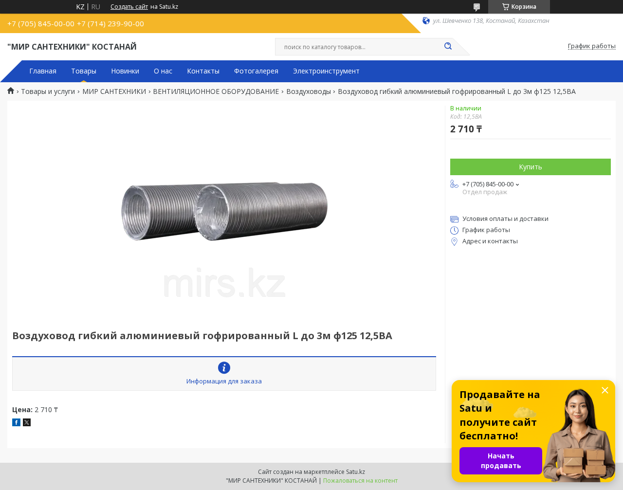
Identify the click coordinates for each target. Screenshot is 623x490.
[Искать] (448, 46)
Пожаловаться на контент (360, 480)
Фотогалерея (256, 71)
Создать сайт (129, 6)
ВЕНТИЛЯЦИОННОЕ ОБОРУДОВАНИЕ (216, 91)
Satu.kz (355, 472)
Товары (83, 71)
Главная (42, 71)
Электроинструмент (326, 71)
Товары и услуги (48, 91)
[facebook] (16, 423)
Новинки (125, 71)
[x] (27, 423)
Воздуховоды (308, 91)
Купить (530, 166)
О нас (163, 71)
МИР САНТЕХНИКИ (114, 91)
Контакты (203, 71)
